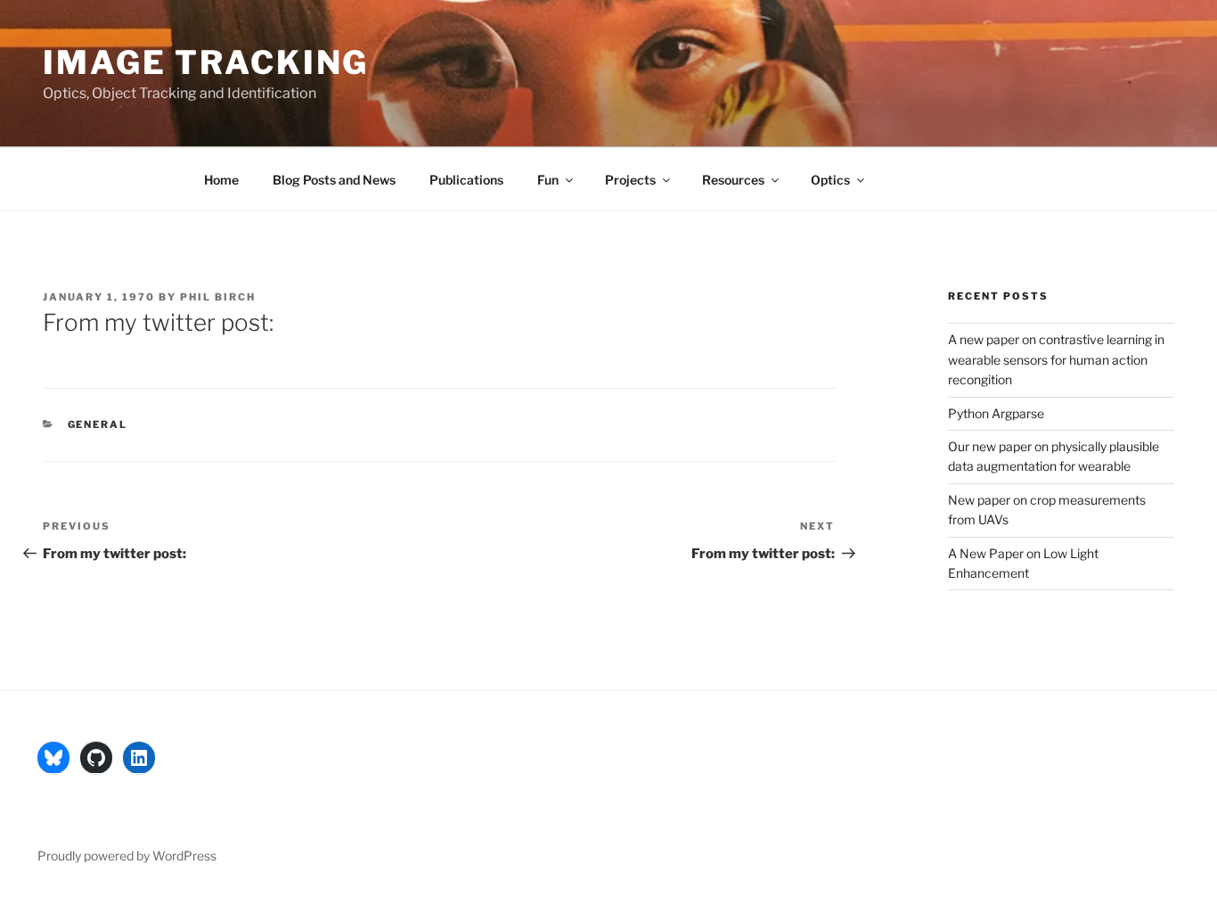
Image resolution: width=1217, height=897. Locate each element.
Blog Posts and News (334, 179)
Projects (630, 179)
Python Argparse (996, 413)
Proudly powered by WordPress (126, 855)
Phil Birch (218, 297)
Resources (733, 179)
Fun (548, 179)
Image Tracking (206, 62)
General (98, 424)
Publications (466, 179)
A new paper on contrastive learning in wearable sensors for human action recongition (1056, 359)
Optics (830, 179)
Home (221, 179)
